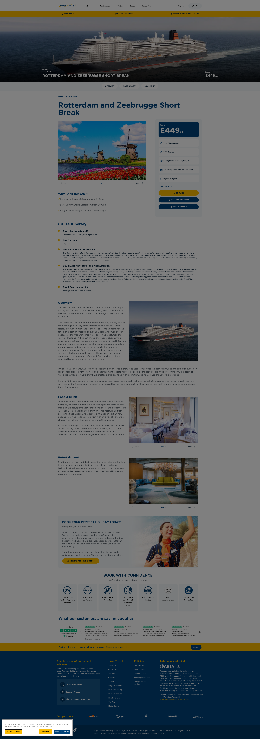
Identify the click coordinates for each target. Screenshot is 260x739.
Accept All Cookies (62, 731)
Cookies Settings (13, 731)
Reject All (45, 731)
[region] (37, 727)
